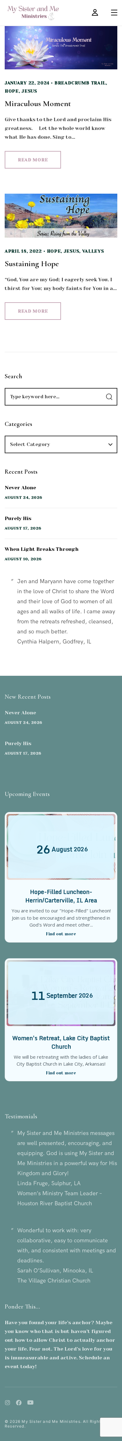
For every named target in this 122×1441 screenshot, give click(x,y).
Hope (12, 91)
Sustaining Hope (32, 263)
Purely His (18, 518)
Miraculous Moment (38, 103)
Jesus (29, 91)
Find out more (61, 934)
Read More (33, 159)
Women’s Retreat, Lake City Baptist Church (61, 1042)
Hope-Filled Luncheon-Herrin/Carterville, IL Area (61, 896)
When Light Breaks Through (42, 549)
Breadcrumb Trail (80, 82)
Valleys (93, 251)
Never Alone (20, 488)
